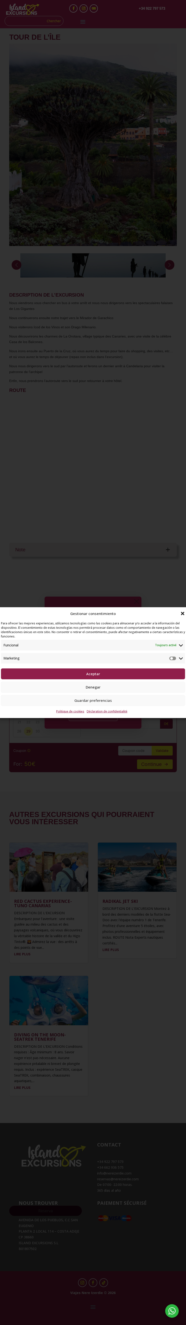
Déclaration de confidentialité (107, 711)
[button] (182, 613)
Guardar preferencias (93, 700)
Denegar (93, 687)
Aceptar (93, 673)
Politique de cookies (70, 711)
